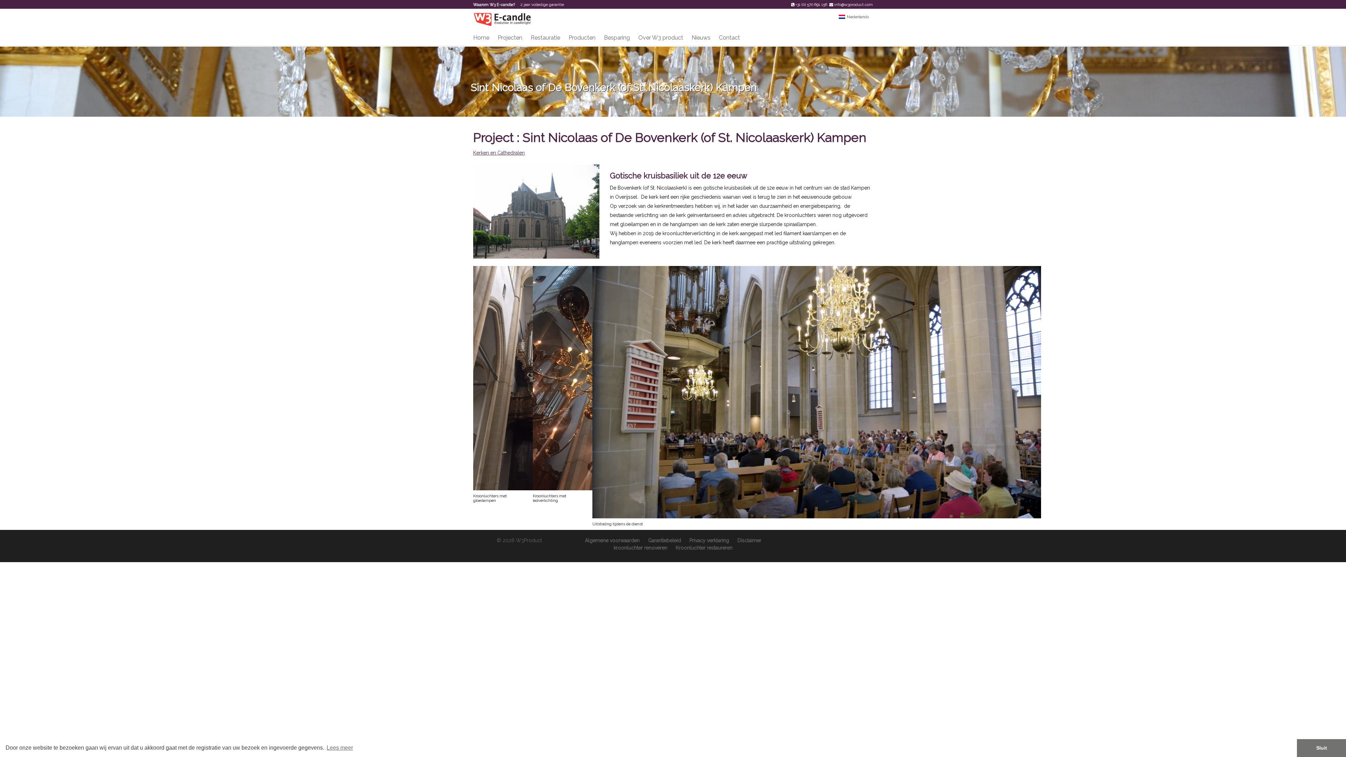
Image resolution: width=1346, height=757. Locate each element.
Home (481, 37)
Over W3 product (660, 37)
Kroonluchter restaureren (704, 548)
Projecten (510, 37)
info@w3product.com (853, 4)
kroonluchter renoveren (640, 548)
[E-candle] (502, 19)
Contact (729, 37)
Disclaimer (749, 540)
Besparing (617, 37)
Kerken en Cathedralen (499, 153)
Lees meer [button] (340, 748)
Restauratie (545, 37)
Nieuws (701, 37)
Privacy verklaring (709, 540)
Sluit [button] (1321, 748)
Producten (582, 37)
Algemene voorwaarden (612, 540)
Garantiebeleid (664, 540)
